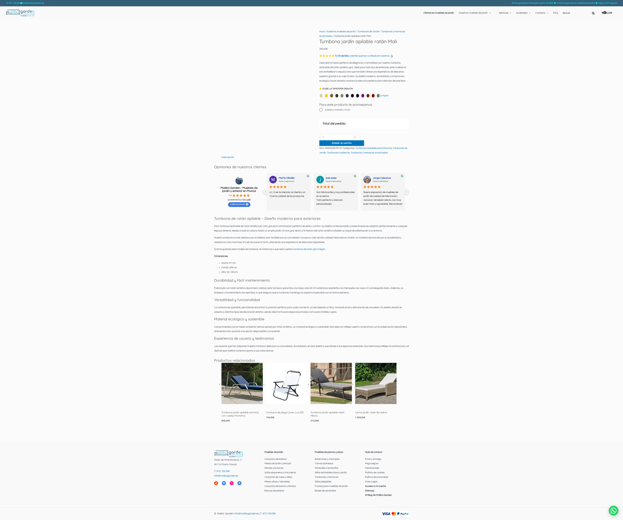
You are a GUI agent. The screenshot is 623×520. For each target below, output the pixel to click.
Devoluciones (372, 468)
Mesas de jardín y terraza (277, 463)
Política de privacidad (376, 477)
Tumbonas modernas (338, 152)
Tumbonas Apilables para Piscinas (373, 148)
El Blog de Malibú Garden (378, 495)
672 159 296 (14, 3)
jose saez (331, 178)
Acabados (521, 13)
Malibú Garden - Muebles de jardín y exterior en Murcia (239, 189)
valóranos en (237, 204)
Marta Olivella (287, 178)
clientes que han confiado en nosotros (363, 56)
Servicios (503, 13)
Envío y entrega (373, 459)
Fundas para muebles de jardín (331, 486)
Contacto (540, 13)
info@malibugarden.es (33, 3)
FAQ (555, 13)
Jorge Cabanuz (382, 178)
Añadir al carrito (342, 143)
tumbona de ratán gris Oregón (309, 249)
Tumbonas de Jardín (368, 31)
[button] (613, 510)
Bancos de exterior (274, 491)
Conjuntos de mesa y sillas (278, 477)
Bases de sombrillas (325, 491)
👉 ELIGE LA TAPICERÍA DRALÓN (336, 89)
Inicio (322, 31)
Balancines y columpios (327, 459)
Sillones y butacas (273, 468)
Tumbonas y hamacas (326, 477)
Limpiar (384, 95)
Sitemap (369, 491)
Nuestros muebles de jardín (473, 13)
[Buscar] (593, 13)
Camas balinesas (324, 463)
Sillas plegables (323, 481)
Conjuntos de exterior (275, 459)
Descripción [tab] (227, 157)
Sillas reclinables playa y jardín (331, 472)
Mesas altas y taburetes (277, 481)
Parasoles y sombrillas (326, 468)
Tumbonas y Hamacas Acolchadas (369, 152)
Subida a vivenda (337, 110)
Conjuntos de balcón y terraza (280, 486)
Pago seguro (372, 463)
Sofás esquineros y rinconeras (280, 472)
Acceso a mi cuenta (375, 486)
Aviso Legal (371, 481)
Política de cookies (375, 472)
